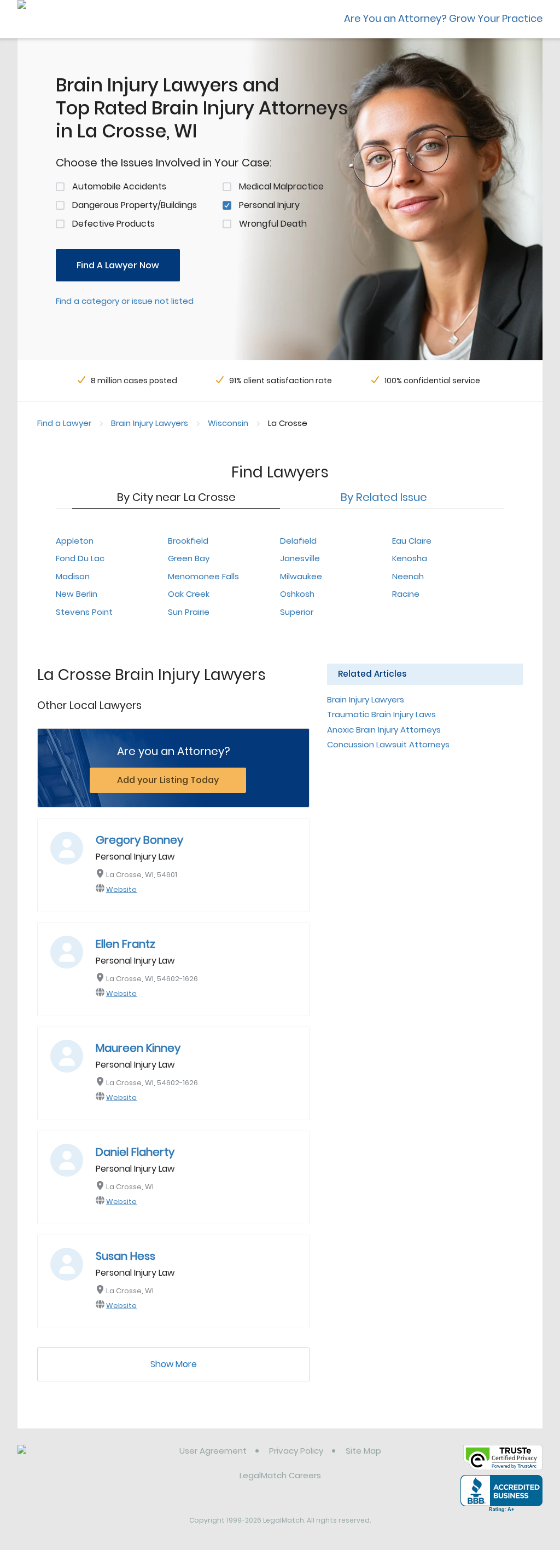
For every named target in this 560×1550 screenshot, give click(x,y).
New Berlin (76, 594)
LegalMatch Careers (280, 1475)
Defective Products (113, 223)
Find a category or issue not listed (125, 301)
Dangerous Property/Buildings (134, 205)
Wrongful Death (273, 223)
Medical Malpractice (281, 186)
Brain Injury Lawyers (149, 423)
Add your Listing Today (168, 780)
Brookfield (188, 540)
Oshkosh (297, 594)
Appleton (75, 540)
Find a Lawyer (64, 423)
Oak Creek (188, 594)
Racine (405, 594)
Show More (173, 1364)
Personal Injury (269, 205)
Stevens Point (84, 612)
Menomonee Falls (203, 576)
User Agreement (213, 1450)
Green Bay (188, 558)
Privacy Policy (296, 1450)
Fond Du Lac (80, 558)
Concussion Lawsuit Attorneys (388, 744)
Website (121, 889)
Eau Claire (411, 540)
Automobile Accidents (119, 186)
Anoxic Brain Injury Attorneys (384, 729)
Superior (296, 612)
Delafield (298, 540)
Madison (73, 576)
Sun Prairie (188, 612)
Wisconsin (228, 423)
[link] (74, 1459)
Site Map (363, 1450)
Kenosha (409, 558)
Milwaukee (301, 576)
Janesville (300, 558)
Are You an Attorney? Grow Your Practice (443, 18)
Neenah (408, 576)
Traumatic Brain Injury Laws (381, 714)
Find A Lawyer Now (118, 265)
